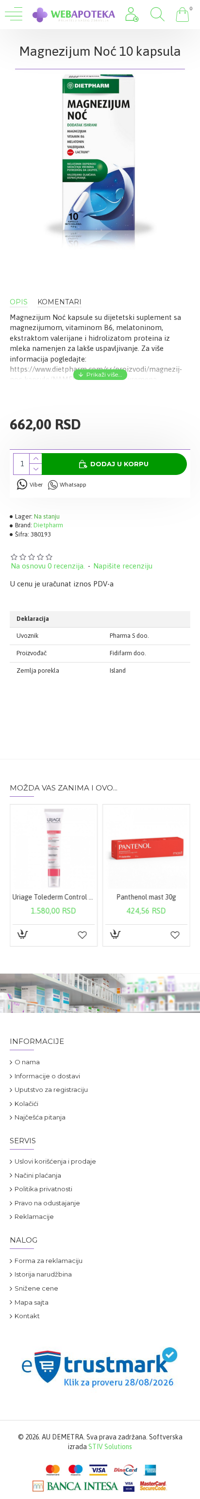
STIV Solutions (110, 1447)
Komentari (59, 302)
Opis (19, 302)
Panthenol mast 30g (146, 897)
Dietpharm (48, 525)
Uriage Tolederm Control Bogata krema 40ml (54, 897)
